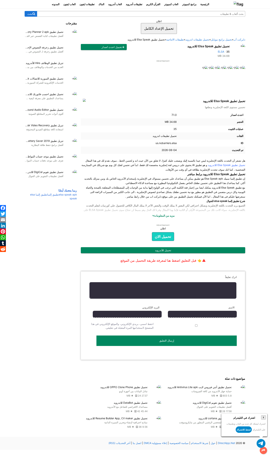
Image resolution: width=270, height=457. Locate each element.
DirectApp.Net (226, 443)
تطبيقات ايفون (87, 4)
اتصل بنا (137, 443)
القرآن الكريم (153, 4)
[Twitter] (3, 214)
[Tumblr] (3, 243)
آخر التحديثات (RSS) (119, 443)
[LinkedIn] (3, 225)
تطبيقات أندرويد (134, 4)
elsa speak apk (68, 194)
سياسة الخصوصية (179, 443)
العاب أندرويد (115, 4)
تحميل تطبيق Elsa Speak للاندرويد (208, 46)
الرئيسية (204, 4)
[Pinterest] (3, 231)
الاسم (231, 307)
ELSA (221, 51)
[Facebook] (3, 208)
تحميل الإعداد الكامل (159, 28)
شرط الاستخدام (199, 443)
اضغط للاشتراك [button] (244, 429)
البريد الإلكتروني (150, 307)
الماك (101, 4)
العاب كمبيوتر (171, 4)
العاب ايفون (69, 4)
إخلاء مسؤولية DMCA (155, 443)
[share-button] (263, 450)
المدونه (56, 4)
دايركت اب (156, 196)
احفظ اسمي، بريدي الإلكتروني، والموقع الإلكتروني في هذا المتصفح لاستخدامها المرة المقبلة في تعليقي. (122, 325)
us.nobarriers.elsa (166, 143)
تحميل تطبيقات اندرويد (165, 135)
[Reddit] (3, 249)
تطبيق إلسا (53, 194)
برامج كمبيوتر (189, 4)
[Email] (3, 220)
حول (213, 443)
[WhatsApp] (3, 237)
